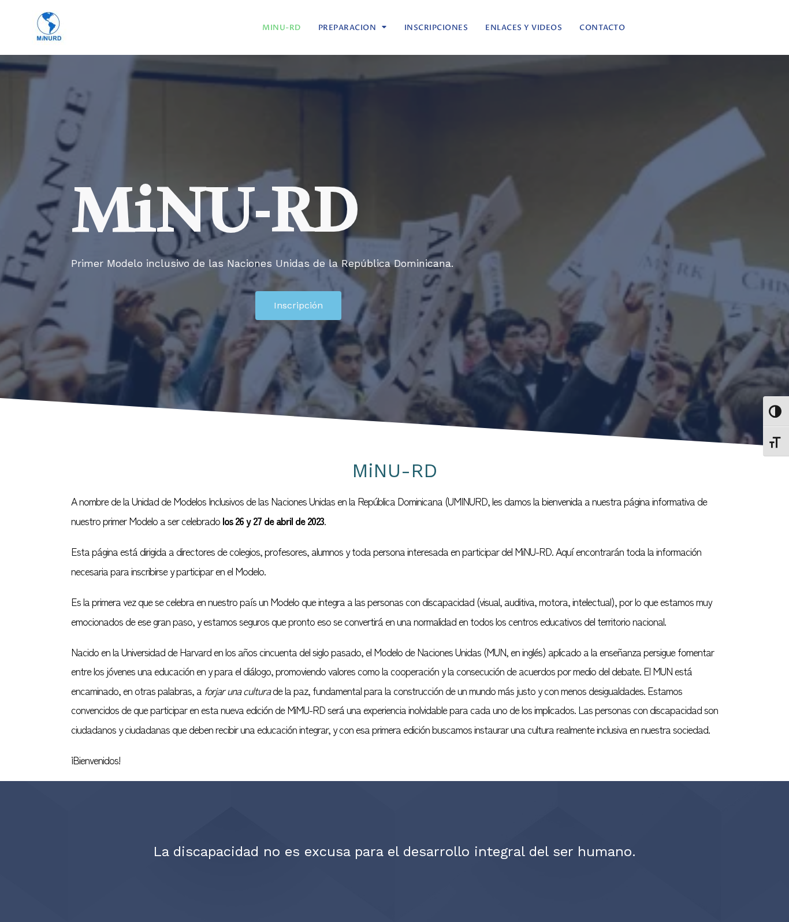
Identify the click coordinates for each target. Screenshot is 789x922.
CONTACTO (602, 28)
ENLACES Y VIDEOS (523, 28)
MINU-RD (281, 28)
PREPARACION (347, 28)
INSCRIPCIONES (436, 28)
